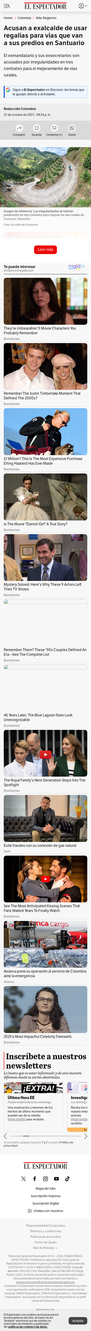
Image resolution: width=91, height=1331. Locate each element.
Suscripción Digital (45, 1203)
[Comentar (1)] (54, 128)
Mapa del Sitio (46, 1188)
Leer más (45, 250)
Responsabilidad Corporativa (45, 1225)
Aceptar (78, 1321)
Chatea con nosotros (48, 1211)
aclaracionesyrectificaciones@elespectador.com (45, 1282)
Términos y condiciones (45, 1231)
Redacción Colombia (20, 109)
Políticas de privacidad (45, 1236)
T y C (45, 1142)
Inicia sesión (16, 1119)
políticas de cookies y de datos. (28, 1326)
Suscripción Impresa (45, 1196)
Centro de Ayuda (46, 1242)
